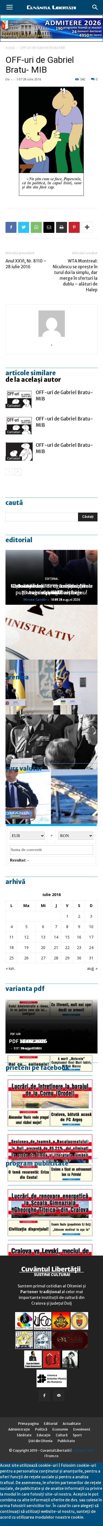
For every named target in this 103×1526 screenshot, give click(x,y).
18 (11, 947)
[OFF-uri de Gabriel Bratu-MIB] (19, 398)
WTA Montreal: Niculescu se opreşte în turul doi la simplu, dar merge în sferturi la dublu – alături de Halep (75, 275)
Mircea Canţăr (34, 599)
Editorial (18, 540)
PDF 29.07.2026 (28, 1041)
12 (26, 937)
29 (67, 957)
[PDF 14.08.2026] (51, 1080)
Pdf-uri (15, 1034)
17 (91, 937)
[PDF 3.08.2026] (51, 1190)
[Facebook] (44, 1395)
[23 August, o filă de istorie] (51, 741)
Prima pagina (28, 1424)
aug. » (92, 968)
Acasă (10, 47)
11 (11, 937)
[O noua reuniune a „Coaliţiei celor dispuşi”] (51, 687)
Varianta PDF (24, 988)
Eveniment (81, 1429)
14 (56, 937)
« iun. (10, 968)
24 (91, 947)
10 (91, 926)
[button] (95, 7)
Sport (77, 1435)
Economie (60, 1429)
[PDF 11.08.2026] (51, 1135)
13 (43, 937)
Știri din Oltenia (40, 1441)
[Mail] (58, 1395)
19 (26, 947)
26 (26, 957)
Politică (41, 1429)
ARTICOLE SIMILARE (30, 373)
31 (91, 957)
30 (79, 957)
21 (56, 947)
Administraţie (19, 1429)
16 (79, 937)
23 (79, 947)
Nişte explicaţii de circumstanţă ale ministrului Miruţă (51, 589)
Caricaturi (13, 406)
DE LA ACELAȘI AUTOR (33, 379)
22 (67, 947)
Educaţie (44, 1435)
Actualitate (72, 1424)
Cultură (62, 1435)
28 (56, 957)
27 (43, 957)
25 (11, 957)
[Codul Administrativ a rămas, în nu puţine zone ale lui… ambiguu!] (51, 632)
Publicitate (66, 1441)
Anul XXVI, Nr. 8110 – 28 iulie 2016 (25, 263)
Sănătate (24, 1435)
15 (67, 937)
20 (43, 947)
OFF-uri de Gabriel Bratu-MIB (42, 47)
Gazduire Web (83, 1450)
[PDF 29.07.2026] (51, 1245)
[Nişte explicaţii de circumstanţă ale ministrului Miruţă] (51, 796)
